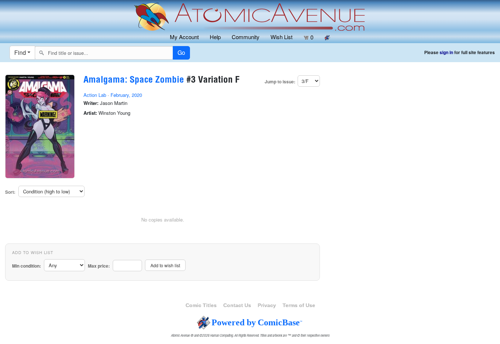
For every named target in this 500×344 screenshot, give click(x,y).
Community (246, 37)
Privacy (267, 305)
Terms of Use (299, 305)
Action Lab (94, 94)
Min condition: (26, 266)
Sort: (10, 192)
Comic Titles (201, 305)
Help (215, 37)
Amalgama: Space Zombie (133, 80)
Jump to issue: (280, 82)
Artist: (90, 113)
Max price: (99, 266)
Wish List (281, 37)
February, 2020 (126, 94)
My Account (184, 37)
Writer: (90, 103)
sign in (446, 52)
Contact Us (237, 305)
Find (20, 52)
